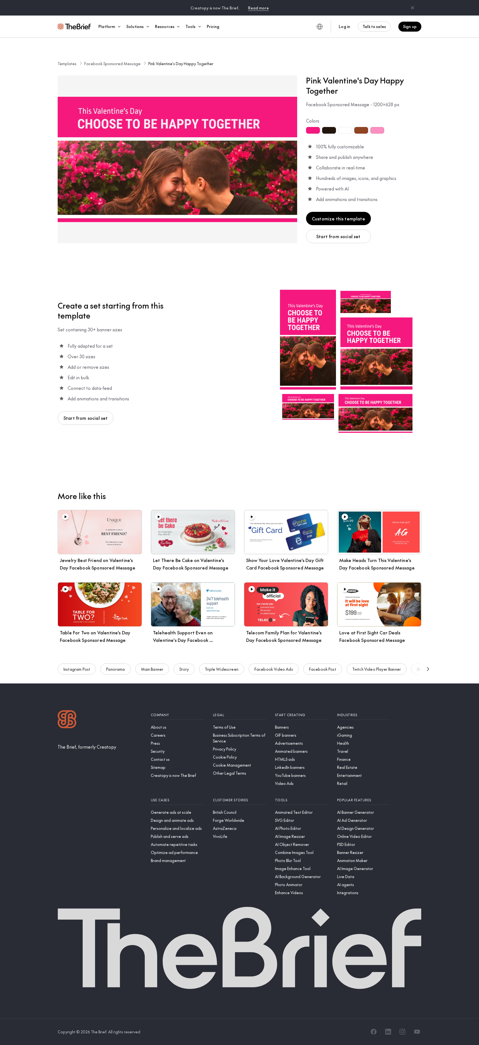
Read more (258, 8)
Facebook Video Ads (273, 669)
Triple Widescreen (221, 669)
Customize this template (338, 218)
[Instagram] (402, 1031)
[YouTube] (416, 1031)
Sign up (410, 26)
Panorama (115, 669)
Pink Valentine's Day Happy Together (180, 63)
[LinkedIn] (388, 1031)
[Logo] (67, 720)
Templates (67, 63)
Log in (344, 26)
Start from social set (338, 236)
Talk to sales (374, 26)
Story (184, 669)
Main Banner (152, 669)
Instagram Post (76, 669)
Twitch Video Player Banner (376, 669)
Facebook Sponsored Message (112, 63)
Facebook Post (322, 669)
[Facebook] (373, 1031)
